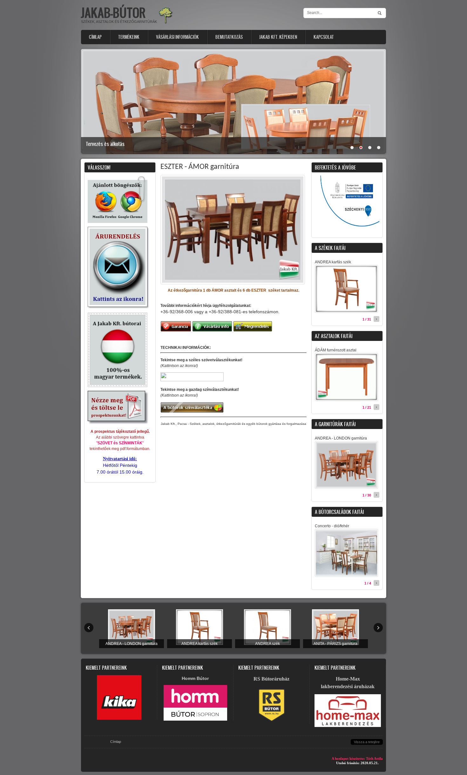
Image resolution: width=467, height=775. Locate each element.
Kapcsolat (324, 37)
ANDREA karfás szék (333, 262)
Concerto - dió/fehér (332, 526)
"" (120, 443)
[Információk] (195, 719)
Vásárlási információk (177, 37)
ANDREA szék (267, 643)
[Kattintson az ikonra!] (118, 307)
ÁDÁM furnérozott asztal (335, 350)
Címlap (95, 37)
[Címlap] (165, 23)
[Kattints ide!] (347, 229)
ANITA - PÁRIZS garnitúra (335, 643)
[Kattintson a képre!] (118, 423)
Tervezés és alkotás (105, 143)
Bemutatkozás (229, 37)
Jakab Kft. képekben (278, 37)
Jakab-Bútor (113, 12)
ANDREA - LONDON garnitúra (341, 438)
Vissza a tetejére (367, 742)
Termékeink (128, 37)
